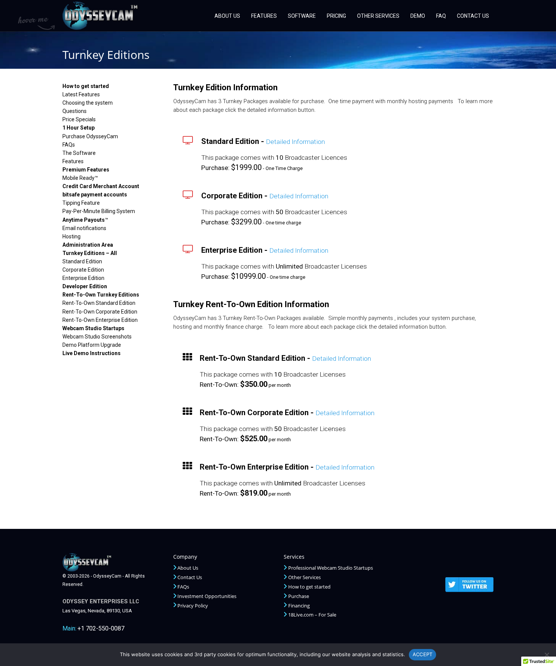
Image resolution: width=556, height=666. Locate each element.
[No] (546, 654)
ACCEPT (423, 654)
